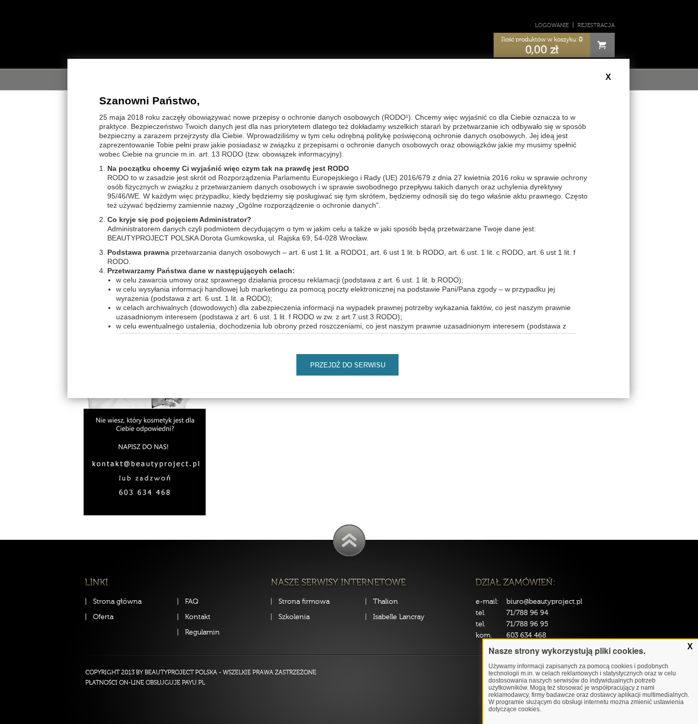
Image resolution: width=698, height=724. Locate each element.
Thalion (385, 601)
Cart (602, 45)
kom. (484, 635)
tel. (480, 612)
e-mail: (487, 601)
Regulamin (202, 632)
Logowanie (552, 25)
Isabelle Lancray (399, 616)
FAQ (191, 601)
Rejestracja (596, 25)
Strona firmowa (304, 601)
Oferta (103, 616)
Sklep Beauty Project (349, 32)
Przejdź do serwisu (347, 365)
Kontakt (198, 616)
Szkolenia (294, 616)
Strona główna (117, 601)
